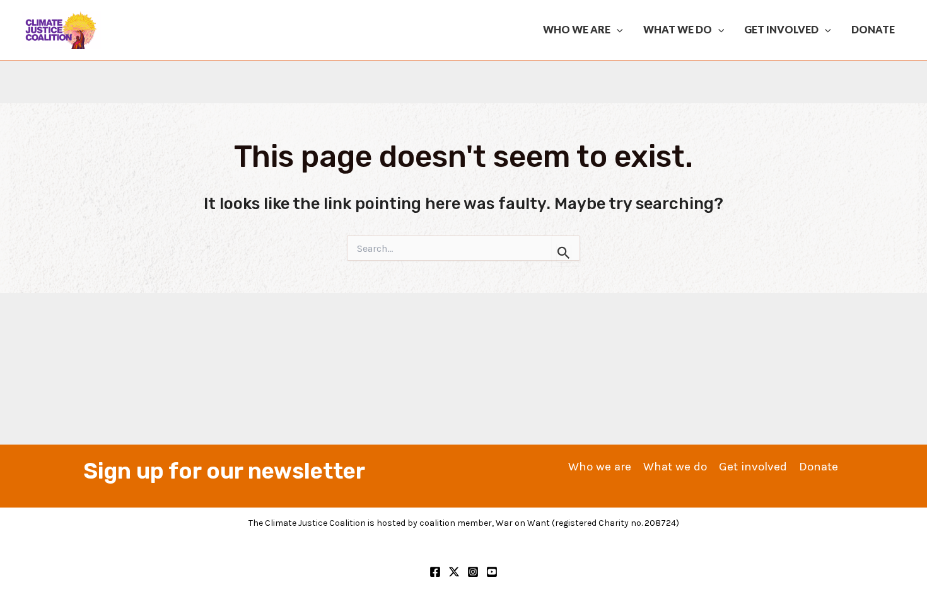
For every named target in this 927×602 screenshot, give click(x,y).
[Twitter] (454, 571)
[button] (616, 30)
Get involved (781, 29)
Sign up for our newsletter (224, 471)
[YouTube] (492, 571)
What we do (677, 29)
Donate (873, 29)
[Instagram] (473, 571)
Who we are (576, 29)
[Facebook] (435, 571)
